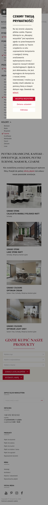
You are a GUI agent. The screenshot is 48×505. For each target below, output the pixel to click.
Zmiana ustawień (24, 104)
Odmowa (24, 110)
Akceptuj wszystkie (24, 99)
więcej (15, 93)
